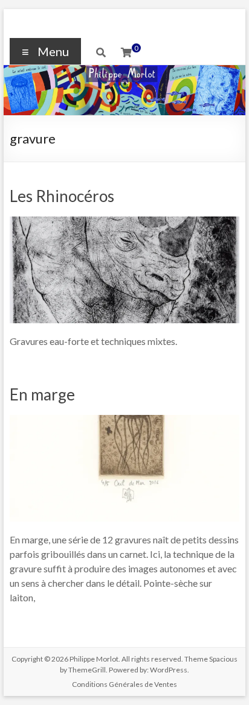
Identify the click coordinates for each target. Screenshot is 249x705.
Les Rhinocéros (62, 196)
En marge (42, 394)
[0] (126, 52)
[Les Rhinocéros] (124, 270)
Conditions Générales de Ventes (124, 684)
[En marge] (124, 468)
